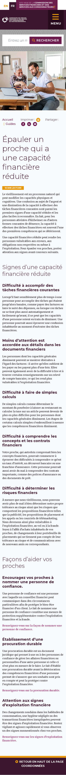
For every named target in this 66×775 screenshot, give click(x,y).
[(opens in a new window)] (23, 124)
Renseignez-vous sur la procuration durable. (31, 690)
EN (6, 6)
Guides (11, 124)
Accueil (7, 119)
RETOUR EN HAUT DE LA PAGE (41, 761)
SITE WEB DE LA (36, 5)
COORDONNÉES (33, 766)
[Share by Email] (35, 124)
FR (13, 6)
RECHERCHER (47, 40)
